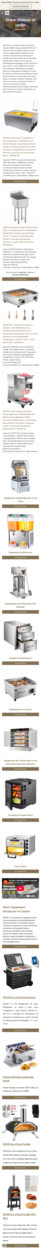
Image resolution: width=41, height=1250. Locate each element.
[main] (20, 24)
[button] (2, 13)
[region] (20, 5)
